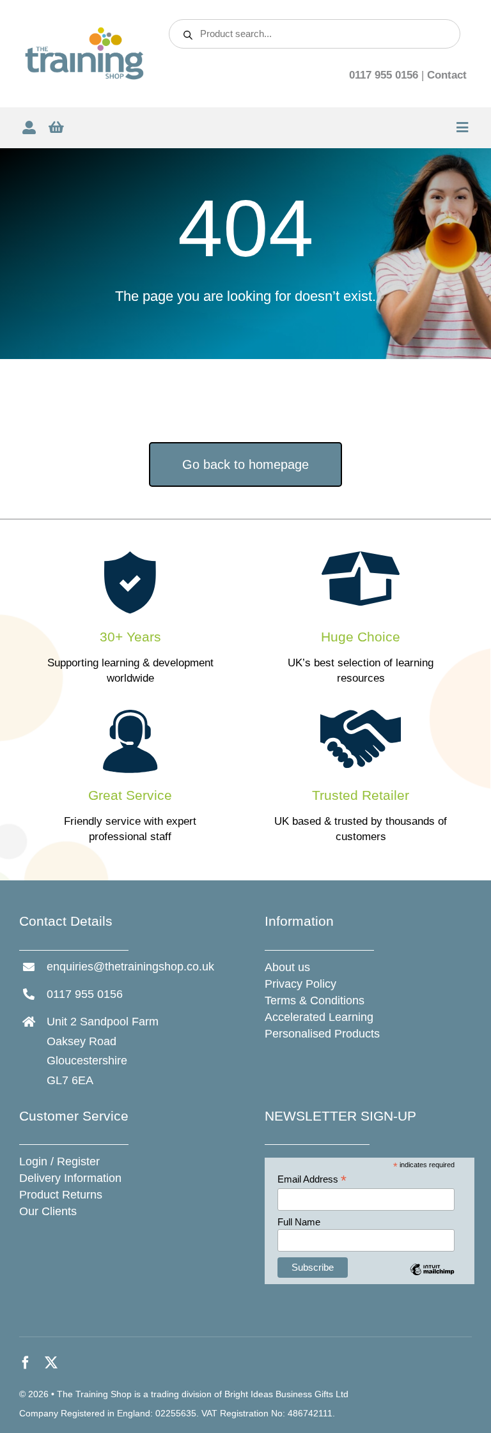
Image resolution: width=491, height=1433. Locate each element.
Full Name (298, 1221)
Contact (447, 75)
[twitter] (51, 1362)
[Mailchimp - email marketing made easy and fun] (432, 1278)
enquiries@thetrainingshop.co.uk (130, 966)
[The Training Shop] (84, 32)
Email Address (312, 1179)
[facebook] (25, 1362)
